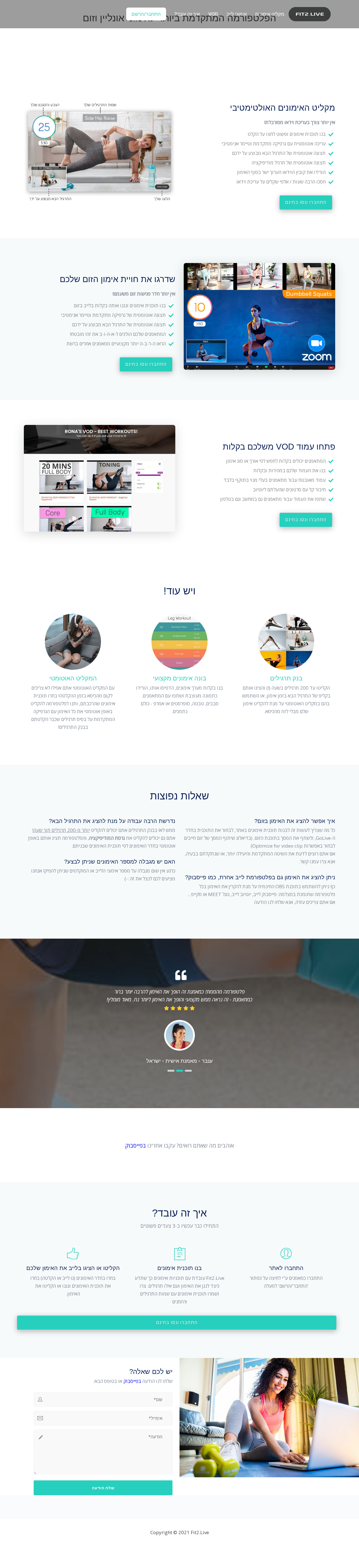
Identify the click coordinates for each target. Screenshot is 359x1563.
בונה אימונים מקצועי (179, 678)
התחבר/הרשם (146, 14)
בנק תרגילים (286, 678)
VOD (213, 14)
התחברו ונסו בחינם (305, 202)
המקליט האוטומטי (73, 678)
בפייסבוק (135, 1145)
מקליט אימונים (269, 14)
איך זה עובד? (187, 14)
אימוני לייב (236, 14)
